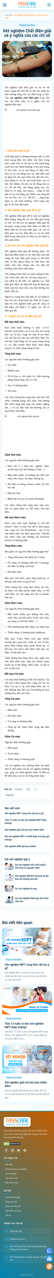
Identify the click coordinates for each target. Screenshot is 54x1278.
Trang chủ (8, 15)
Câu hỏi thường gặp (12, 1197)
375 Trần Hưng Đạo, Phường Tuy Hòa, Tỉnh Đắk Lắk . (28, 1258)
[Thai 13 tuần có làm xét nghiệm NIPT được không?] (27, 1000)
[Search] (49, 5)
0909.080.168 (16, 1231)
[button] (4, 4)
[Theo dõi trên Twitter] (18, 1150)
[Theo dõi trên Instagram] (12, 1150)
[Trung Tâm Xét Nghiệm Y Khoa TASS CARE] (27, 5)
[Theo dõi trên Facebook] (6, 1150)
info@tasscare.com (17, 1239)
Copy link (10, 795)
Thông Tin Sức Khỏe (27, 25)
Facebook (18, 789)
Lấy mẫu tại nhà (11, 1178)
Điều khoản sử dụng (13, 1211)
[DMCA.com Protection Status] (12, 1144)
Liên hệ (8, 1215)
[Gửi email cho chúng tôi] (24, 1150)
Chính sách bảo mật (12, 1206)
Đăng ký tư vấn (11, 1202)
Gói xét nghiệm (11, 1174)
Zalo (28, 789)
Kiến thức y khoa (11, 1183)
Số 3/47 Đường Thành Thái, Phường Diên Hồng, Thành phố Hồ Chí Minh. (28, 1248)
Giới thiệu (9, 1165)
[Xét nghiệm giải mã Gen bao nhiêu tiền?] (27, 1059)
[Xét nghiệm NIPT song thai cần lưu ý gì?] (27, 941)
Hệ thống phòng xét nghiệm (16, 1169)
